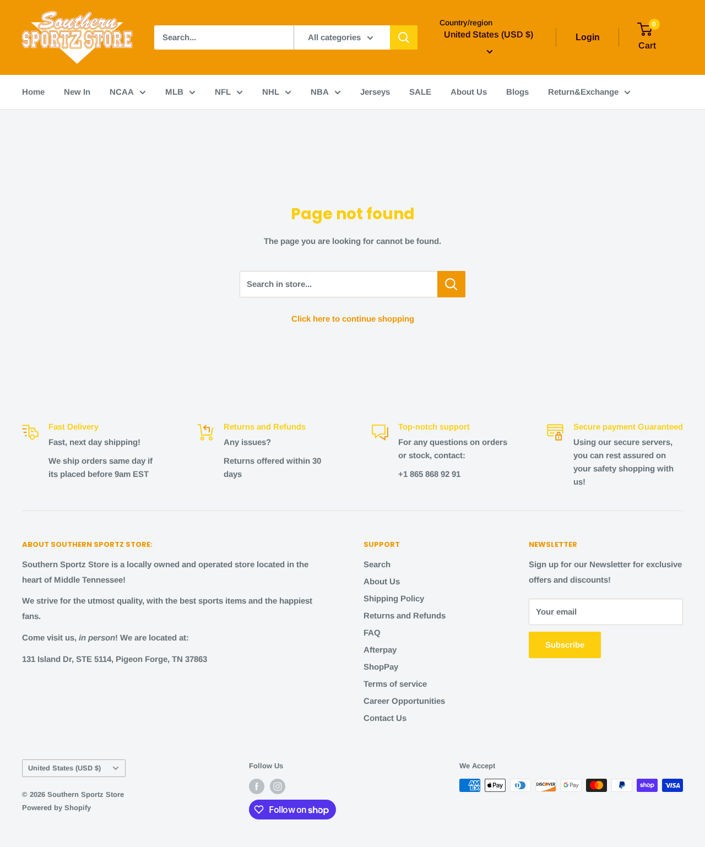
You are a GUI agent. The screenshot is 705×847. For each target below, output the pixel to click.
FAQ (372, 632)
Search (377, 564)
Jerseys (375, 91)
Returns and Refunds (405, 615)
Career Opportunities (404, 700)
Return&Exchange (583, 91)
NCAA (122, 91)
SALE (420, 91)
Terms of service (395, 683)
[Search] (403, 37)
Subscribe (564, 644)
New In (77, 91)
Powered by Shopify (56, 807)
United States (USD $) (64, 768)
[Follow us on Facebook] (256, 786)
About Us (469, 91)
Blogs (517, 91)
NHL (270, 91)
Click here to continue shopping (352, 318)
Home (33, 91)
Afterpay (380, 649)
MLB (174, 91)
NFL (223, 91)
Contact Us (385, 718)
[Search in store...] (451, 284)
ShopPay (381, 666)
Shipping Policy (394, 598)
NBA (320, 91)
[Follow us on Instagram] (277, 786)
